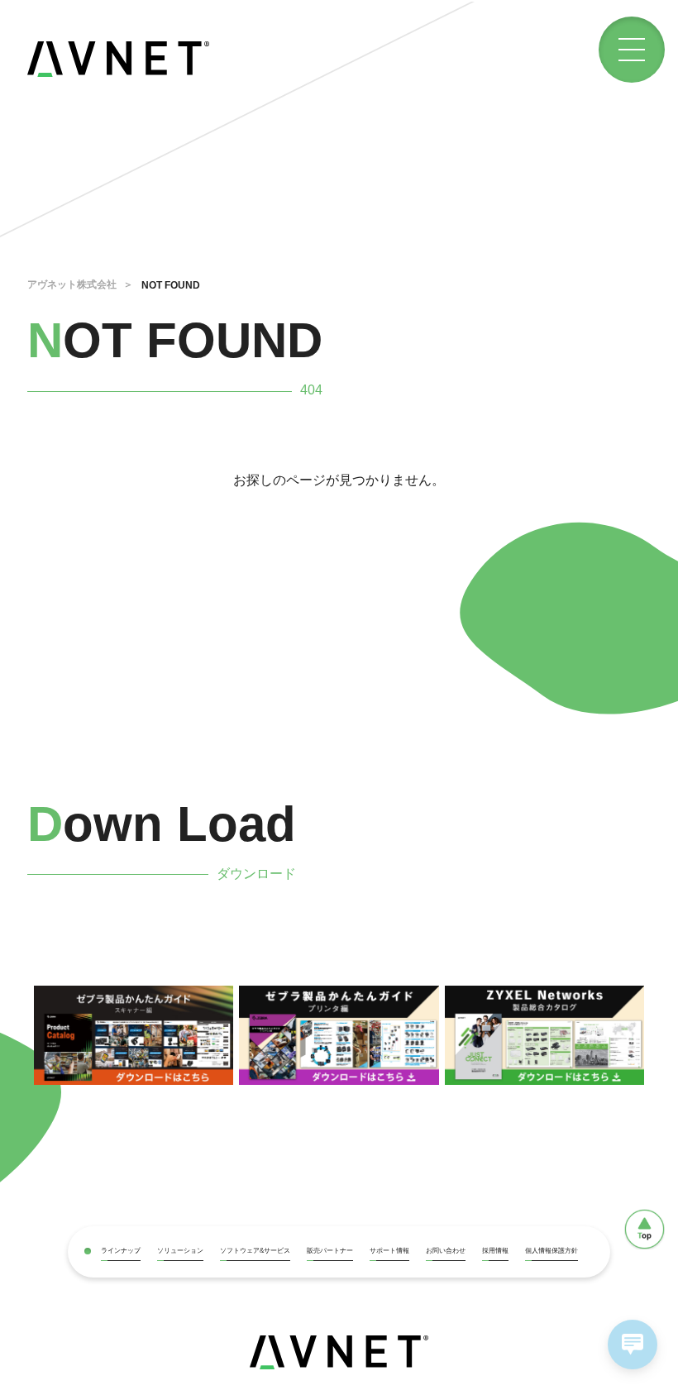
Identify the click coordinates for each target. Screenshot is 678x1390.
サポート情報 (389, 1250)
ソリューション (180, 1250)
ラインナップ (121, 1250)
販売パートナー (330, 1250)
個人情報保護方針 (551, 1250)
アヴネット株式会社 (72, 284)
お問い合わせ (446, 1250)
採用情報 (495, 1250)
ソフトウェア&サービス (255, 1250)
